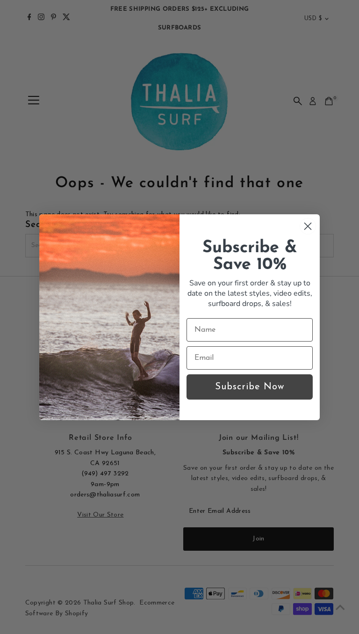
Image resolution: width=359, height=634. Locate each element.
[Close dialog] (308, 226)
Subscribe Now (249, 387)
